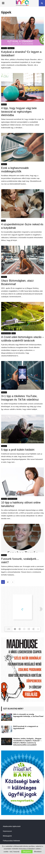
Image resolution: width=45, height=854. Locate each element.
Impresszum (7, 831)
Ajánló (3, 220)
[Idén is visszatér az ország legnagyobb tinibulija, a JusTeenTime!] (6, 717)
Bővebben (38, 851)
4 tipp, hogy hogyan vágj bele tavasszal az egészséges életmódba (19, 112)
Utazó (13, 333)
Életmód (4, 104)
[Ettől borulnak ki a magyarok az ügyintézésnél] (6, 729)
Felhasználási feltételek (11, 841)
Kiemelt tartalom (6, 333)
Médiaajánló (7, 836)
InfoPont (4, 48)
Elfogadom (27, 851)
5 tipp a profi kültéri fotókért (17, 449)
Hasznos (4, 164)
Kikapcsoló (11, 48)
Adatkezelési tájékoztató (12, 826)
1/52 (8, 629)
